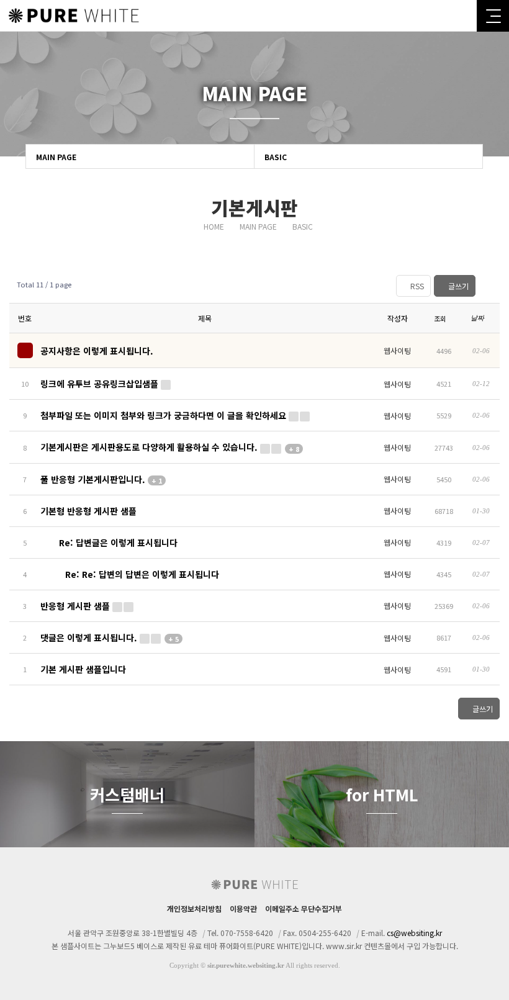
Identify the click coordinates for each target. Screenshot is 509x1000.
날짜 (478, 318)
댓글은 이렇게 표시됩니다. (109, 637)
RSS (416, 286)
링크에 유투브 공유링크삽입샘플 (100, 383)
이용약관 (243, 908)
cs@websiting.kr (414, 932)
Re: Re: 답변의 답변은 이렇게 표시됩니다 (141, 574)
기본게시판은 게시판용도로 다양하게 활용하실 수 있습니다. (169, 447)
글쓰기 (457, 286)
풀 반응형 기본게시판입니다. (101, 479)
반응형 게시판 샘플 (76, 606)
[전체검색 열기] (462, 15)
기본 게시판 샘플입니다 (83, 669)
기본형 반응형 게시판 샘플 (88, 511)
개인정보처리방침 (194, 908)
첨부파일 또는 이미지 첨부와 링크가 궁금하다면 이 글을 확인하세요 (164, 415)
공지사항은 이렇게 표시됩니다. (96, 351)
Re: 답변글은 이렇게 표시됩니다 (117, 542)
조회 (441, 318)
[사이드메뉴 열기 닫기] (493, 16)
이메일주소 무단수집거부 (303, 908)
